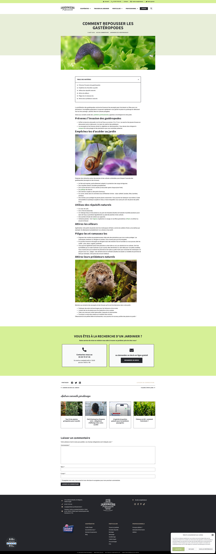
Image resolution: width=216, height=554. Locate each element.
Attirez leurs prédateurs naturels (88, 99)
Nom (63, 467)
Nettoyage (111, 534)
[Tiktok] (144, 504)
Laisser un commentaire (145, 383)
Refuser (191, 549)
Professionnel (131, 9)
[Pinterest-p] (140, 504)
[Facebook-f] (138, 504)
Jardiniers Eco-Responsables (119, 32)
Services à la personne (91, 532)
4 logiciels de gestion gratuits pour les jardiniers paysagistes (120, 421)
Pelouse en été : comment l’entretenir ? (144, 420)
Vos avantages (113, 541)
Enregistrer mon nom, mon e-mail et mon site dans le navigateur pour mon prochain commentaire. (91, 480)
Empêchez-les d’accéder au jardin (88, 88)
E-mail (63, 473)
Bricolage (111, 532)
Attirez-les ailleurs (84, 93)
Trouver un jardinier (101, 9)
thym (128, 219)
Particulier (116, 9)
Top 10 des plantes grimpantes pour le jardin (71, 420)
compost (81, 128)
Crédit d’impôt (89, 527)
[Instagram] (135, 504)
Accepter (178, 549)
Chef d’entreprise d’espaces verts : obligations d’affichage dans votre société (96, 422)
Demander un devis (131, 360)
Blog (86, 534)
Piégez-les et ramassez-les (86, 96)
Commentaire (65, 445)
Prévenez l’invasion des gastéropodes (89, 85)
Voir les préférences (206, 549)
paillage (82, 189)
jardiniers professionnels (101, 115)
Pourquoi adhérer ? (137, 527)
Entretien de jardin (113, 529)
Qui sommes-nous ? (90, 529)
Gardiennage (112, 537)
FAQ (110, 544)
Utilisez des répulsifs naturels (87, 90)
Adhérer (134, 532)
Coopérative (84, 9)
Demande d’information (138, 529)
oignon (95, 219)
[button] (212, 535)
